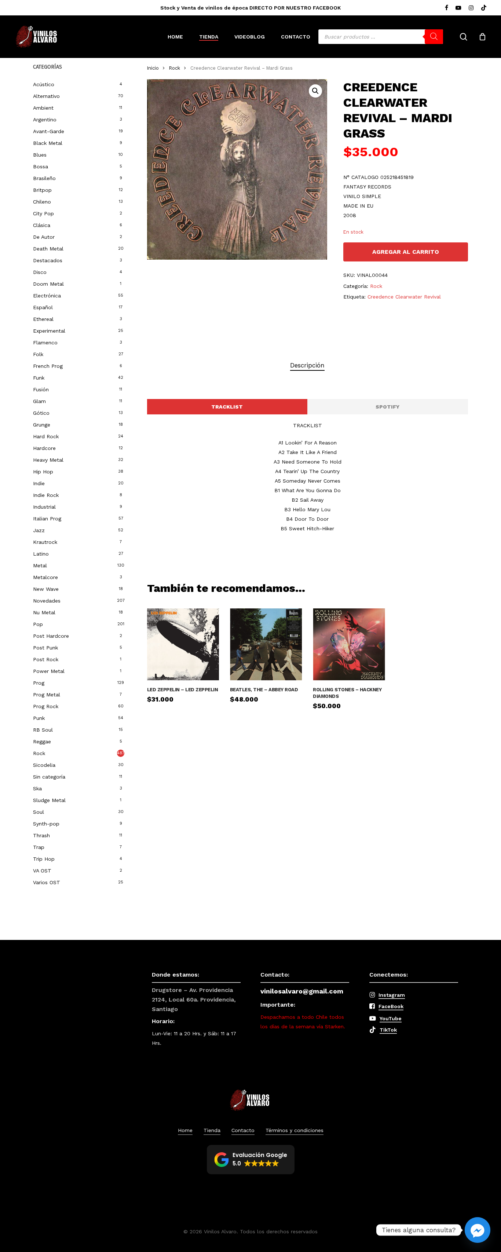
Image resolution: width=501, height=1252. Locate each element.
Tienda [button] (212, 1130)
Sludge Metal (49, 800)
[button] (315, 91)
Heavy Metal (48, 460)
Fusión (41, 389)
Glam (39, 401)
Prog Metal (46, 695)
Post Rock (45, 659)
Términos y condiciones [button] (294, 1130)
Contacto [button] (243, 1130)
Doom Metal (48, 284)
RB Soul (43, 730)
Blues (40, 155)
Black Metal (47, 143)
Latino (41, 554)
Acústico (43, 84)
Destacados (47, 260)
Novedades (47, 601)
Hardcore (44, 448)
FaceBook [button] (391, 1006)
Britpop (42, 190)
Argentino (44, 119)
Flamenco (45, 342)
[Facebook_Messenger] (477, 1230)
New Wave (46, 589)
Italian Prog (47, 518)
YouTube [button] (391, 1018)
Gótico (41, 413)
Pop (38, 624)
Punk (39, 718)
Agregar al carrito (405, 251)
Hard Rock (46, 436)
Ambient (43, 108)
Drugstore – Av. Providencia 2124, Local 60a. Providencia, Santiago (194, 999)
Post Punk (45, 648)
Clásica (41, 225)
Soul (38, 812)
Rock (39, 753)
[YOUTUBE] (458, 7)
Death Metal (48, 249)
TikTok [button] (388, 1030)
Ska (37, 788)
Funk (38, 378)
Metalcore (45, 577)
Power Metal (49, 671)
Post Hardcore (51, 636)
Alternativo (46, 96)
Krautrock (45, 542)
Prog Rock (45, 706)
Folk (38, 354)
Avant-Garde (48, 131)
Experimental (49, 331)
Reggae (42, 741)
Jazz (39, 530)
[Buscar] (434, 36)
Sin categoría (49, 777)
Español (43, 307)
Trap (38, 847)
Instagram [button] (392, 995)
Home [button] (185, 1130)
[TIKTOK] (484, 7)
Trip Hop (44, 859)
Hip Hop (43, 472)
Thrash (41, 835)
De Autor (44, 237)
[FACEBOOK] (446, 7)
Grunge (41, 425)
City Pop (43, 213)
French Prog (48, 366)
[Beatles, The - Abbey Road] (266, 644)
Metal (40, 565)
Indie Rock (46, 495)
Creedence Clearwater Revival (404, 297)
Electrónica (47, 296)
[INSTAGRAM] (471, 7)
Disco (40, 272)
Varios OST (46, 882)
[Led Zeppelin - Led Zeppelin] (183, 644)
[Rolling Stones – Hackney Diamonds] (349, 644)
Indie (39, 483)
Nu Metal (44, 612)
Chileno (42, 202)
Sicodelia (44, 765)
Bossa (40, 166)
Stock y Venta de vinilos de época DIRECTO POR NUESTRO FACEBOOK (250, 8)
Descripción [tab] (307, 365)
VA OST (42, 871)
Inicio (153, 68)
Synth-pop (46, 824)
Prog (38, 683)
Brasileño (44, 178)
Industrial (44, 507)
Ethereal (43, 319)
